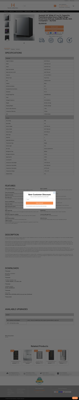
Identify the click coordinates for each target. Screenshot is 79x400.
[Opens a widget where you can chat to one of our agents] (75, 398)
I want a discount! (39, 203)
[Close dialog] (54, 193)
